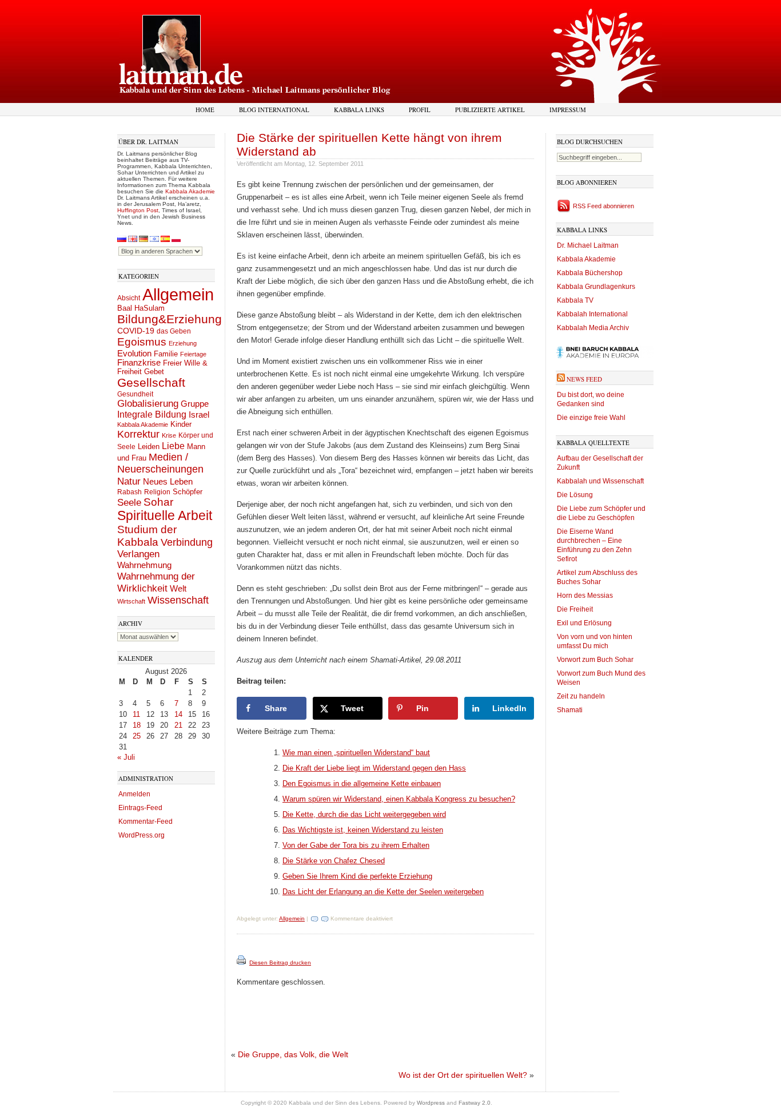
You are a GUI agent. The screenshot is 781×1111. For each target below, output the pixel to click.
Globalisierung (147, 403)
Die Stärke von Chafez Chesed (333, 860)
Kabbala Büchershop (590, 273)
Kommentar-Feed (145, 822)
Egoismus (141, 341)
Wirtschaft (131, 601)
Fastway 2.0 (475, 1103)
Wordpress (431, 1103)
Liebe (173, 446)
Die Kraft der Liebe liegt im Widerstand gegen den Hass (374, 768)
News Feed (584, 379)
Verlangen (138, 554)
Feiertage (193, 354)
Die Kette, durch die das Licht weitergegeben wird (364, 814)
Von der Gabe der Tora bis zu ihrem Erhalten (355, 845)
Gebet (154, 371)
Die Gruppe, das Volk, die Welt (293, 1054)
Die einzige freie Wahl (591, 418)
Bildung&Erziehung (169, 319)
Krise (169, 435)
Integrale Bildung (151, 414)
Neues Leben (168, 481)
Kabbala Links (359, 109)
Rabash (129, 492)
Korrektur (138, 434)
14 (178, 714)
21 (178, 725)
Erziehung (183, 343)
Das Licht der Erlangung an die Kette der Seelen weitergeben (383, 891)
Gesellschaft (151, 383)
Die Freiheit (575, 609)
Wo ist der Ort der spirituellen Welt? (463, 1075)
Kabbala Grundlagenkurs (596, 287)
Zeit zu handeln (581, 696)
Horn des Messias (585, 596)
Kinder (181, 424)
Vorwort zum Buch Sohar (595, 660)
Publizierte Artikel (490, 109)
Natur (129, 481)
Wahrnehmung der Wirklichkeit (156, 582)
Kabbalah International (592, 314)
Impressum (567, 109)
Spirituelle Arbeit (164, 516)
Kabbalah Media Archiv (593, 328)
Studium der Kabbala (147, 535)
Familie (166, 354)
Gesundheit (135, 394)
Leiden (149, 446)
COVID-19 (135, 330)
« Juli (126, 757)
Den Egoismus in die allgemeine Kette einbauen (361, 783)
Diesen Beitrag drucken (280, 962)
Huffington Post (137, 210)
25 (137, 736)
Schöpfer (187, 491)
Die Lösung (575, 495)
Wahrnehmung (144, 565)
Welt (178, 588)
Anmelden (134, 794)
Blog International (274, 109)
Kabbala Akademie (190, 191)
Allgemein (178, 294)
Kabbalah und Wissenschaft (600, 481)
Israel (199, 414)
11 (136, 714)
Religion (157, 491)
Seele (129, 502)
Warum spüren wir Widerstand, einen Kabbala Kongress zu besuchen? (398, 799)
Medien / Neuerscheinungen (160, 463)
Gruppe (195, 403)
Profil (420, 109)
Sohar (158, 502)
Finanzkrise (139, 362)
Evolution (134, 353)
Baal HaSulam (141, 308)
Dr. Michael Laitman (588, 245)
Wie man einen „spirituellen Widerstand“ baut (356, 752)
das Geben (174, 331)
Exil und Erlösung (584, 623)
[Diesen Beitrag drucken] (242, 962)
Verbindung (187, 542)
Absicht (128, 298)
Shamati (570, 710)
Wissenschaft (178, 600)
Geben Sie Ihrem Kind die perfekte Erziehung (357, 876)
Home (205, 109)
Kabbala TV (575, 300)
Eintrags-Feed (140, 808)
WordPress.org (141, 835)
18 (137, 725)
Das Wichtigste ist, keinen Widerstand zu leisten (362, 830)
